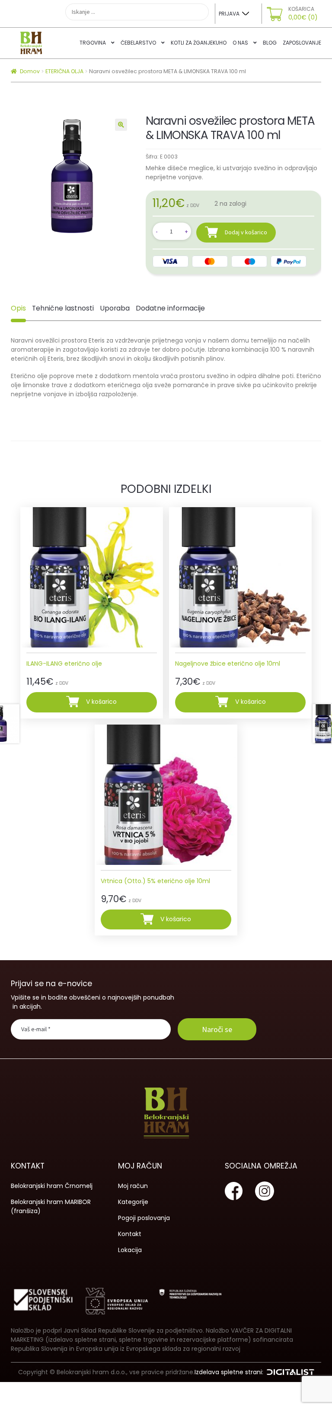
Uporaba (115, 308)
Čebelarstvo (138, 42)
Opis (18, 308)
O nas (240, 42)
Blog (270, 42)
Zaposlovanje (302, 42)
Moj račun (133, 1185)
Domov (30, 71)
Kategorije (133, 1202)
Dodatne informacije (170, 308)
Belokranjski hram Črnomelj (52, 1185)
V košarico (101, 701)
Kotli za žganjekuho (199, 42)
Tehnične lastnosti (63, 308)
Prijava (229, 13)
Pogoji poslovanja (144, 1218)
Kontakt (129, 1234)
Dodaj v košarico (246, 232)
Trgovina (93, 42)
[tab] (18, 308)
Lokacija (130, 1250)
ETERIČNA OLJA (64, 71)
